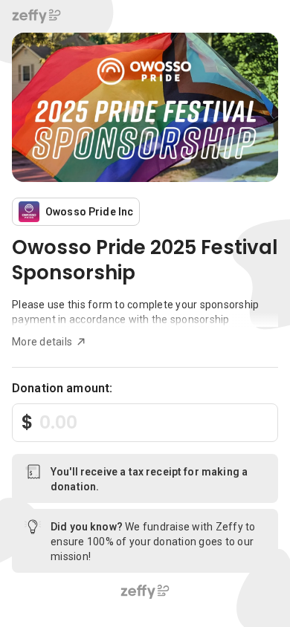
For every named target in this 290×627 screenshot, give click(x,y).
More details (42, 342)
